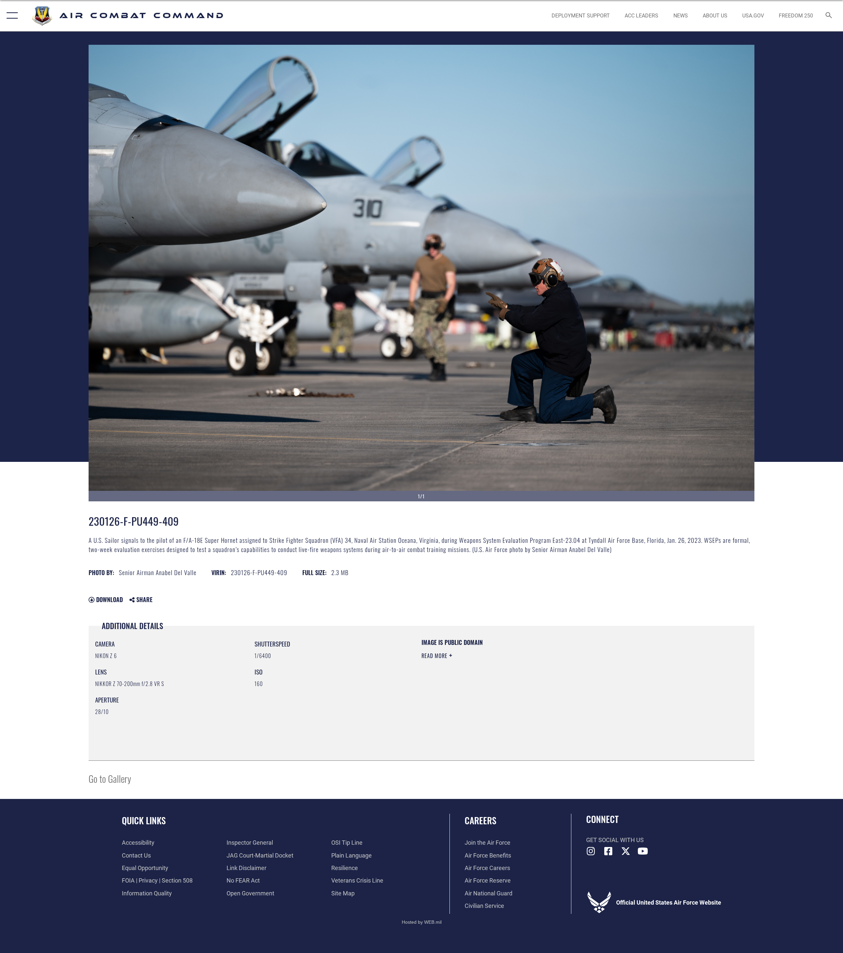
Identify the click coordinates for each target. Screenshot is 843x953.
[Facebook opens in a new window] (608, 851)
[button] (10, 15)
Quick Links (144, 820)
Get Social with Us (615, 839)
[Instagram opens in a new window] (591, 851)
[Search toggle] (829, 15)
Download (109, 599)
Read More (435, 656)
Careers (480, 820)
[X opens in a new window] (626, 851)
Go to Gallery (110, 778)
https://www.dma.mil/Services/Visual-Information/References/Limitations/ (499, 688)
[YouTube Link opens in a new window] (643, 851)
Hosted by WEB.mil (422, 922)
